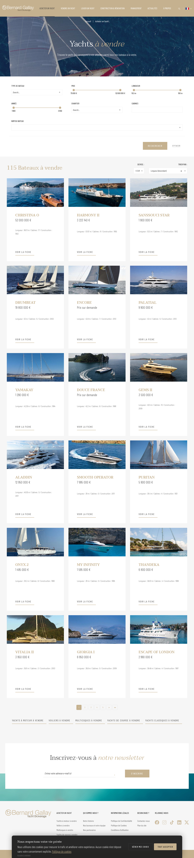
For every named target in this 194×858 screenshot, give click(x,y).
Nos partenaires (89, 830)
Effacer (176, 145)
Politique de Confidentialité (121, 820)
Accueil (88, 21)
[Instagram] (164, 822)
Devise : (140, 164)
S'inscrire (137, 773)
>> (115, 707)
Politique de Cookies (119, 825)
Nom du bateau (17, 121)
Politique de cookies (61, 851)
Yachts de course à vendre (123, 720)
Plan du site (141, 825)
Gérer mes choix (140, 846)
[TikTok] (171, 822)
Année (14, 103)
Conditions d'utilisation (120, 830)
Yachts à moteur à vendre (28, 720)
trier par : (182, 164)
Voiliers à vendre (59, 720)
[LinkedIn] (179, 822)
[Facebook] (157, 822)
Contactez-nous (143, 820)
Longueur (136, 85)
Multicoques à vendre (88, 720)
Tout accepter (165, 846)
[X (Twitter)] (186, 822)
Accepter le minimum (24, 855)
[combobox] (35, 92)
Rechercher (155, 145)
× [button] (181, 170)
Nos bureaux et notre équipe (94, 825)
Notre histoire (88, 820)
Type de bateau (17, 85)
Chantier (75, 103)
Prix (73, 85)
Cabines (135, 103)
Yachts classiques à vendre (162, 720)
